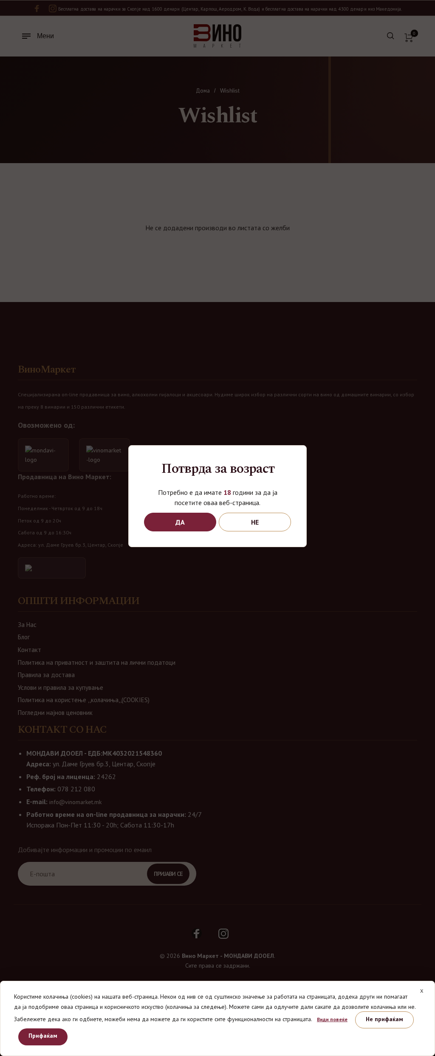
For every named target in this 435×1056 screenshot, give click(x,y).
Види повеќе (332, 1019)
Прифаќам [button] (42, 1035)
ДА (180, 522)
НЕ (255, 522)
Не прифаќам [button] (384, 1019)
